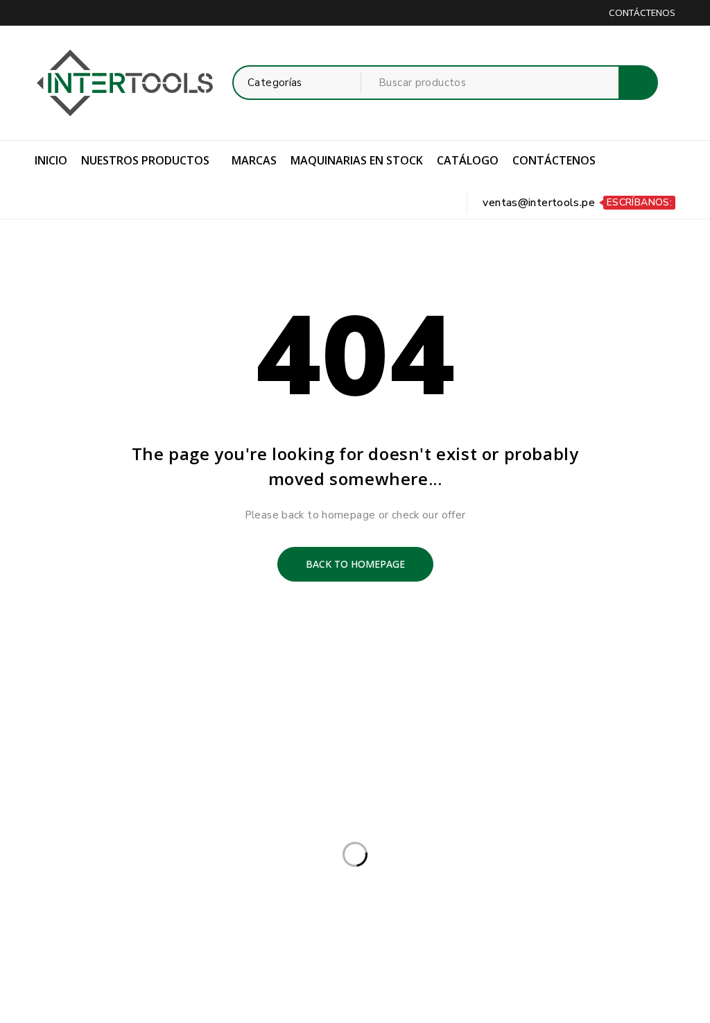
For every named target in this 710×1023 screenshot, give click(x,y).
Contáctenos (642, 12)
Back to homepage (355, 563)
